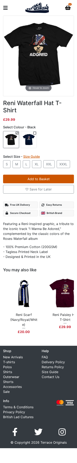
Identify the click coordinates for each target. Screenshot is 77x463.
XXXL (63, 164)
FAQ (45, 357)
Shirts (7, 372)
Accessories (12, 387)
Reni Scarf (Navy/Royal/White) (23, 320)
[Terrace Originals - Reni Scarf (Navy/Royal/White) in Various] (24, 293)
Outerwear (11, 377)
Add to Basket (39, 179)
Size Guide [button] (31, 156)
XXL (49, 164)
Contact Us (50, 377)
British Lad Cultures (18, 417)
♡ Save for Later (38, 189)
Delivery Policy (53, 362)
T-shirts (9, 362)
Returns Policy (53, 367)
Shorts (8, 382)
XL (37, 164)
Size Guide (50, 372)
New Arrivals (13, 357)
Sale (6, 392)
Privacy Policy (14, 412)
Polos (7, 367)
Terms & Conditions (18, 407)
